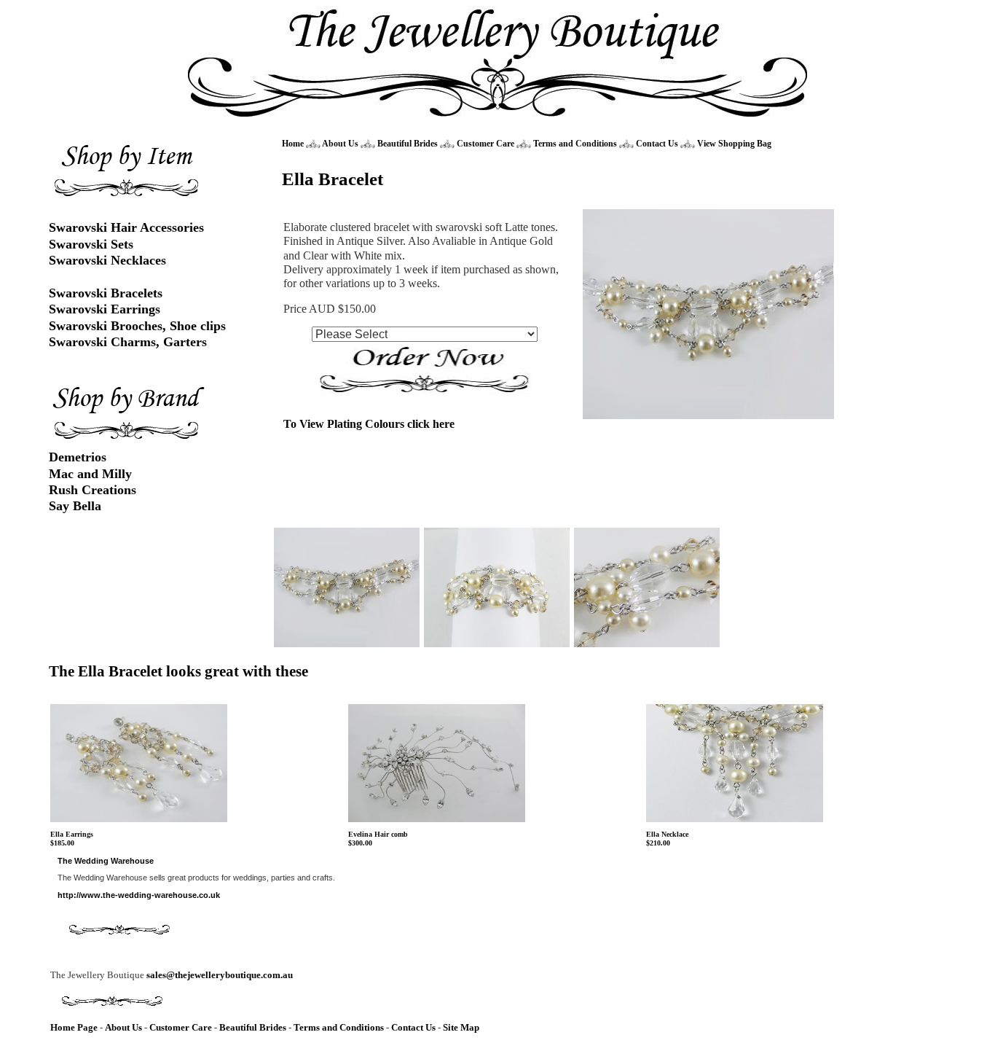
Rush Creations (92, 490)
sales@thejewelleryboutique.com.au (219, 974)
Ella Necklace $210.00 (667, 839)
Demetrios (77, 457)
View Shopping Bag (734, 143)
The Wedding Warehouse (106, 860)
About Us (340, 143)
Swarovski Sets (91, 244)
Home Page (74, 1027)
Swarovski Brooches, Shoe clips (137, 326)
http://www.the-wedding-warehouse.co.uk (139, 895)
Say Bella (75, 506)
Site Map (461, 1027)
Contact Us (658, 143)
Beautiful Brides (407, 143)
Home (293, 143)
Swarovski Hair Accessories (126, 227)
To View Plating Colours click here (369, 424)
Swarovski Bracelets (105, 293)
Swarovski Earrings (104, 309)
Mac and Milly (90, 473)
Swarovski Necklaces (107, 260)
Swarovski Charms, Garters (128, 342)
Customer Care (485, 143)
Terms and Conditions (575, 143)
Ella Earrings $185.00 (71, 839)
